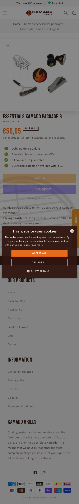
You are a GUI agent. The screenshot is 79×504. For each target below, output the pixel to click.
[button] (39, 271)
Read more (37, 244)
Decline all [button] (39, 262)
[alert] (39, 252)
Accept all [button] (39, 253)
